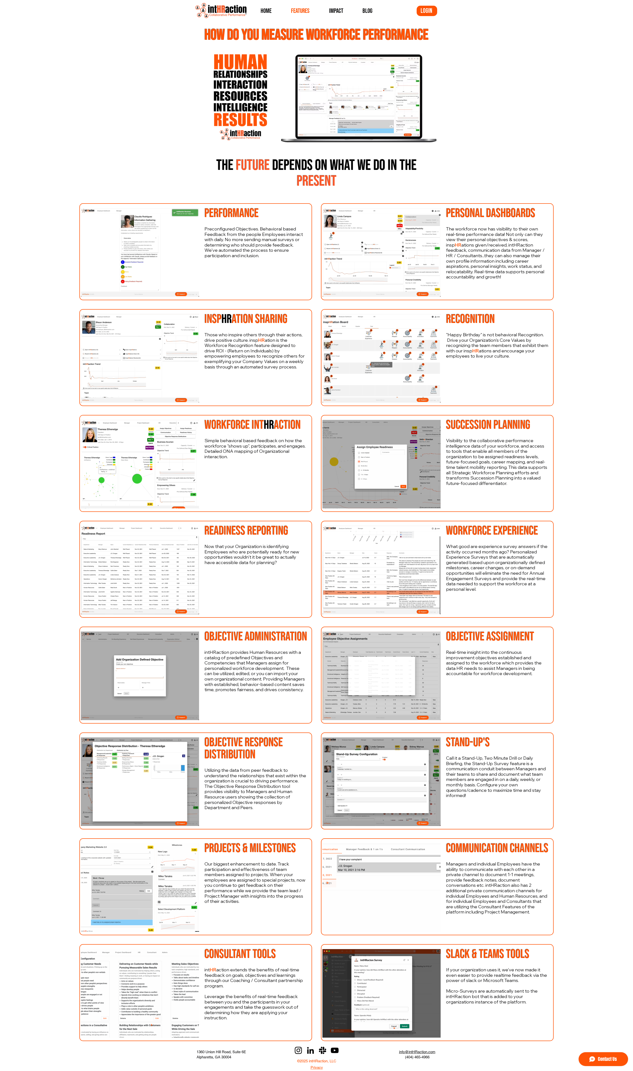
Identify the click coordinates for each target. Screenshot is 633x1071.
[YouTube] (334, 1050)
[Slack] (322, 1050)
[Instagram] (298, 1050)
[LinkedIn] (310, 1050)
